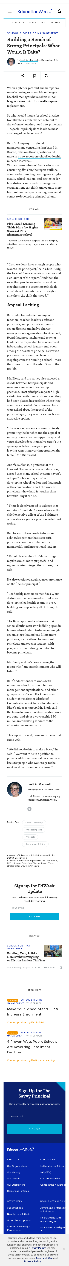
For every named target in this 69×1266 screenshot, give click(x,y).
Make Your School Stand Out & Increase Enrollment (32, 1011)
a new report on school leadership (39, 156)
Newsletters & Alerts (18, 1214)
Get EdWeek (14, 1201)
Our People (13, 1178)
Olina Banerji (14, 967)
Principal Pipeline (33, 830)
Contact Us (47, 1159)
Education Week (52, 789)
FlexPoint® (37, 1022)
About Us (13, 1159)
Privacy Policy (37, 1248)
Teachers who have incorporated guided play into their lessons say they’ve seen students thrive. (32, 244)
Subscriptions (15, 1208)
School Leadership (34, 823)
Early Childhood (18, 219)
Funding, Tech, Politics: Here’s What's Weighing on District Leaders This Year (26, 957)
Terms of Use (44, 1258)
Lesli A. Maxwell (29, 60)
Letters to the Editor (52, 1166)
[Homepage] (34, 11)
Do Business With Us (53, 1201)
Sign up (34, 1129)
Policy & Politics (36, 23)
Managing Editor (35, 789)
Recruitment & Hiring (35, 844)
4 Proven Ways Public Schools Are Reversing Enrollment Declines (32, 1047)
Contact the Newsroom (53, 1184)
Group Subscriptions (19, 1220)
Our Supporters (16, 1184)
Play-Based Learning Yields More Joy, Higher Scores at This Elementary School (22, 229)
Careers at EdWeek (18, 1191)
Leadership (18, 23)
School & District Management (32, 33)
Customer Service (50, 1178)
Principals (30, 837)
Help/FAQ (45, 1172)
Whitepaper (34, 1003)
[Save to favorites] (34, 76)
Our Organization (17, 1166)
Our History (13, 1172)
